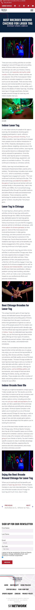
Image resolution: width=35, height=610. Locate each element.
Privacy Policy (27, 594)
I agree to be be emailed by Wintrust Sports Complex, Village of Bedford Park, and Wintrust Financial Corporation (16, 554)
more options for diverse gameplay (13, 227)
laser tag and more (15, 485)
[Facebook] (15, 6)
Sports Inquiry (7, 594)
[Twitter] (28, 6)
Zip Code (5, 546)
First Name (5, 528)
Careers (17, 594)
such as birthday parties (19, 369)
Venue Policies (26, 585)
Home (6, 585)
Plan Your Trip (23, 589)
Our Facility (14, 585)
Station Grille (11, 589)
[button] (32, 10)
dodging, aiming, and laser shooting (13, 137)
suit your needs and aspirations (18, 402)
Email (4, 540)
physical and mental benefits (13, 267)
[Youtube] (33, 6)
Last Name (5, 534)
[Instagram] (19, 6)
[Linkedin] (24, 6)
